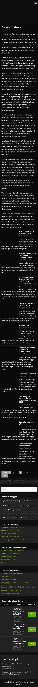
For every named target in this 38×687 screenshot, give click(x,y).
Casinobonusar (11, 84)
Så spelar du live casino (10, 530)
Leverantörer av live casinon (11, 537)
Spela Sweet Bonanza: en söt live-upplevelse (18, 506)
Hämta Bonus (32, 614)
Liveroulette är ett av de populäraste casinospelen (15, 583)
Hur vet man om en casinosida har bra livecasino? (19, 514)
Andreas (30, 236)
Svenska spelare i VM (26, 423)
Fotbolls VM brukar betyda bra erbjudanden (27, 350)
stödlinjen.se (14, 672)
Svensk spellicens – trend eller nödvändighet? (27, 255)
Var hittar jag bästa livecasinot (12, 540)
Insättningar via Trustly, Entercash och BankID (27, 279)
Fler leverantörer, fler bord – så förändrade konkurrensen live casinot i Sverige (16, 501)
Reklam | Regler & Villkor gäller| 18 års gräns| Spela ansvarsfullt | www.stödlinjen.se (18, 619)
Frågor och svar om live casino (12, 527)
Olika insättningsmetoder (10, 553)
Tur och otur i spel (8, 560)
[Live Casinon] (18, 10)
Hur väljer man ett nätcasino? (12, 550)
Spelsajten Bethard (27, 374)
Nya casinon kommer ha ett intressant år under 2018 (27, 399)
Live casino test (7, 576)
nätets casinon (6, 37)
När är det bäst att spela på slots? (27, 232)
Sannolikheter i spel (8, 556)
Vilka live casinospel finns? (11, 533)
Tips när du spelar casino (10, 563)
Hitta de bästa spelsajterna (12, 510)
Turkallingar (24, 325)
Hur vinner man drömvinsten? (25, 445)
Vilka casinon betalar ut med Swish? (15, 518)
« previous (6, 472)
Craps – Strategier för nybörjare (27, 304)
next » (4, 476)
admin (29, 259)
